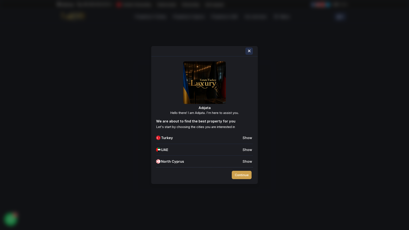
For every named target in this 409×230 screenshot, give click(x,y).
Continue (242, 175)
